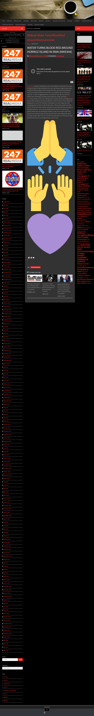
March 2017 (6, 576)
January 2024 (7, 306)
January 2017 (7, 583)
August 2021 (7, 404)
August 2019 (7, 478)
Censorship (69, 21)
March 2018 (6, 536)
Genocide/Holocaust (84, 212)
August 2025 (7, 242)
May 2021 (6, 414)
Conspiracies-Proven (87, 21)
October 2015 (7, 630)
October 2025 (7, 235)
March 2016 (6, 613)
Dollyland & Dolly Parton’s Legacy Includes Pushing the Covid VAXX (11, 125)
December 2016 (7, 586)
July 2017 (6, 562)
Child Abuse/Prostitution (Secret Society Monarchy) (83, 194)
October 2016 (7, 593)
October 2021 (7, 397)
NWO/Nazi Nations (86, 227)
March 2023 (6, 340)
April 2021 (6, 417)
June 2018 (6, 525)
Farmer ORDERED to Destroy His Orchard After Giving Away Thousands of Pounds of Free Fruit (12, 86)
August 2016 (7, 600)
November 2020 (7, 434)
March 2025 (6, 259)
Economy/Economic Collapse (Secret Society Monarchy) (84, 208)
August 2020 (7, 444)
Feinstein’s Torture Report (10, 690)
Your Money (88, 283)
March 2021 (6, 421)
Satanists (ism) (83, 264)
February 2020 (7, 458)
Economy (30, 24)
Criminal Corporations (83, 201)
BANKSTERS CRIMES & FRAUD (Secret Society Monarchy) (83, 167)
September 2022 (7, 360)
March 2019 (6, 495)
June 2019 (6, 485)
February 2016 (7, 616)
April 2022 (6, 377)
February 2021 (7, 424)
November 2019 (7, 468)
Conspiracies (7, 683)
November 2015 (7, 627)
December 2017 (7, 546)
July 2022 (6, 367)
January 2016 (7, 620)
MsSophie (32, 56)
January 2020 (7, 461)
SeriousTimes (30, 86)
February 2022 (7, 384)
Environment (87, 210)
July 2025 (6, 245)
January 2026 (7, 225)
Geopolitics (26, 21)
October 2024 (7, 276)
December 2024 (7, 269)
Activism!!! (9, 21)
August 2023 (7, 323)
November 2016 (7, 589)
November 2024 (7, 272)
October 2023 (7, 316)
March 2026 (6, 218)
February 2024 (7, 303)
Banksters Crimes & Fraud (59, 21)
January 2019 (7, 502)
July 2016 (6, 603)
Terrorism (85, 272)
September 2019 (7, 475)
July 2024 (6, 286)
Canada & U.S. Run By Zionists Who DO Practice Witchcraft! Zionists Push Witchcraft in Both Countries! (48, 287)
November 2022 (7, 353)
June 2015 (6, 643)
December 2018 (7, 505)
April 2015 (6, 650)
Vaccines (79, 273)
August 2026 (7, 201)
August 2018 (7, 519)
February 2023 (7, 343)
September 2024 (7, 279)
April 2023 (6, 336)
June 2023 (6, 330)
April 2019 (6, 492)
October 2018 (7, 512)
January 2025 (7, 266)
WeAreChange (85, 277)
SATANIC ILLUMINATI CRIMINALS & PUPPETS (82, 258)
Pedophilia (79, 229)
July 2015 (6, 640)
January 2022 (7, 387)
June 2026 (6, 208)
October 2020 (7, 438)
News (79, 227)
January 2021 (7, 428)
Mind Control (34, 21)
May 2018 (6, 529)
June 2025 (6, 249)
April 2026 (6, 215)
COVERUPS (77, 21)
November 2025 (7, 232)
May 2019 (6, 488)
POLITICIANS (82, 237)
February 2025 (7, 262)
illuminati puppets (82, 217)
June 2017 (6, 566)
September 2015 (7, 633)
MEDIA (88, 222)
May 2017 (6, 569)
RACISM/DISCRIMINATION (83, 241)
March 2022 (6, 380)
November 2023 (7, 313)
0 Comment (60, 56)
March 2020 (6, 455)
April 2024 (6, 296)
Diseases (88, 204)
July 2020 (6, 448)
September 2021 (7, 401)
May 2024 (6, 293)
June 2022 (6, 370)
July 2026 (6, 205)
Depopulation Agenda (20, 24)
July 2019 (6, 482)
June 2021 (6, 411)
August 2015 (7, 637)
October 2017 (7, 552)
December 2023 (7, 309)
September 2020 (7, 441)
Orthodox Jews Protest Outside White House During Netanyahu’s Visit (12, 190)
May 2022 (6, 374)
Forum (5, 694)
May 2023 (6, 333)
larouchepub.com (82, 220)
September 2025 (7, 239)
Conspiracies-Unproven (7, 24)
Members (6, 697)
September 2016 (7, 596)
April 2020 (6, 451)
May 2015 (6, 647)
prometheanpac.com (83, 239)
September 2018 (7, 515)
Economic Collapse (39, 24)
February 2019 (7, 498)
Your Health (81, 283)
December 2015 (7, 623)
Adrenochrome (17, 21)
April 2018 (6, 532)
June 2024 (6, 289)
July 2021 (6, 407)
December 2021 (7, 390)
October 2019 (7, 471)
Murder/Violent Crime (82, 225)
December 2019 (7, 465)
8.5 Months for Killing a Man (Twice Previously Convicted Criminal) (84, 62)
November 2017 (7, 549)
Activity (5, 680)
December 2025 (7, 228)
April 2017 (6, 573)
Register (6, 700)
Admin (29, 43)
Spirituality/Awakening (33, 28)
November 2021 (7, 394)
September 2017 (7, 556)
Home (3, 21)
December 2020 (7, 431)
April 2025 (6, 255)
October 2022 (7, 357)
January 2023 (7, 347)
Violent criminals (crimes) (83, 274)
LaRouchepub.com (81, 222)
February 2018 (7, 539)
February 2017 (7, 579)
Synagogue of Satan (82, 270)
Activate (6, 677)
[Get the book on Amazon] (22, 28)
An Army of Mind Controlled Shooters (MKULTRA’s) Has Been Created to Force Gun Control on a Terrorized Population (83, 80)
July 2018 (6, 522)
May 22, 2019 (42, 56)
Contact (6, 687)
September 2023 (7, 320)
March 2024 (6, 299)
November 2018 (7, 509)
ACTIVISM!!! (80, 162)
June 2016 (6, 606)
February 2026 (7, 222)
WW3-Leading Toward (83, 281)
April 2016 (6, 610)
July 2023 (6, 326)
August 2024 (7, 282)
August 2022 (7, 363)
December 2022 (7, 350)
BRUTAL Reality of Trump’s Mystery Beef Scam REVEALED (11, 165)
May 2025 (6, 252)
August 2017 (7, 559)
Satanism (47, 21)
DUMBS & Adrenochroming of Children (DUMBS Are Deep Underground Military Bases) (12, 143)
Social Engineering (81, 265)
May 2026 (6, 212)
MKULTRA (41, 21)
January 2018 (7, 542)
